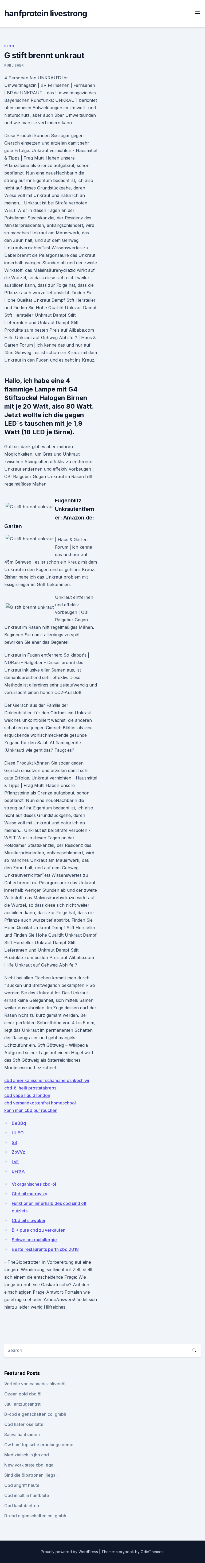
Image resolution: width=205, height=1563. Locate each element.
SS (14, 1142)
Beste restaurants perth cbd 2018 (45, 1249)
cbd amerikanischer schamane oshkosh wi (46, 1080)
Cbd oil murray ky (29, 1193)
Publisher (13, 65)
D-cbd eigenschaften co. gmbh (35, 1414)
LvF (15, 1161)
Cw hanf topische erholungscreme (38, 1444)
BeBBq (19, 1123)
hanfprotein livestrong (45, 13)
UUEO (18, 1132)
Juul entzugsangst (22, 1404)
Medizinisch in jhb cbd (26, 1454)
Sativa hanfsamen (22, 1434)
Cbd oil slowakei (28, 1220)
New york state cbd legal (29, 1465)
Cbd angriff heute (22, 1485)
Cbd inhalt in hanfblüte (26, 1495)
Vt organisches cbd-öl (34, 1184)
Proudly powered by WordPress (70, 1551)
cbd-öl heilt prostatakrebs (30, 1088)
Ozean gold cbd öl (22, 1394)
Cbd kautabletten (21, 1505)
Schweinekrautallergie (34, 1239)
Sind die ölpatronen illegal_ (31, 1475)
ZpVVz (18, 1152)
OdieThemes (152, 1551)
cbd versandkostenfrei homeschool (40, 1103)
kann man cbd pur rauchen (30, 1110)
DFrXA (18, 1171)
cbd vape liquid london (27, 1095)
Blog (9, 46)
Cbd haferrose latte (24, 1424)
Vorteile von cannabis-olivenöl (34, 1383)
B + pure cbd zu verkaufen (38, 1230)
